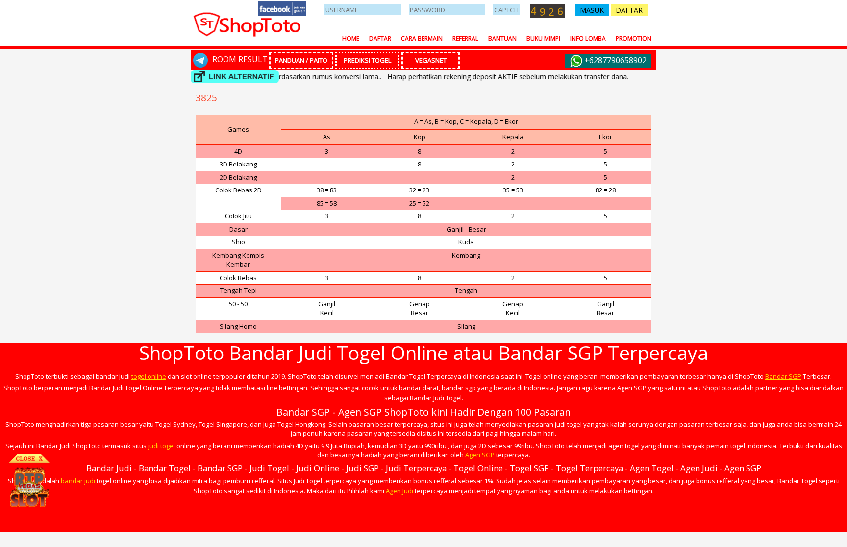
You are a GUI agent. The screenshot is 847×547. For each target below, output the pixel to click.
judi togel (161, 445)
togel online (148, 376)
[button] (592, 10)
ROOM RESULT (239, 59)
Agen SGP (480, 455)
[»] (235, 76)
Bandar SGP (783, 376)
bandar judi (78, 480)
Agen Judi (399, 490)
